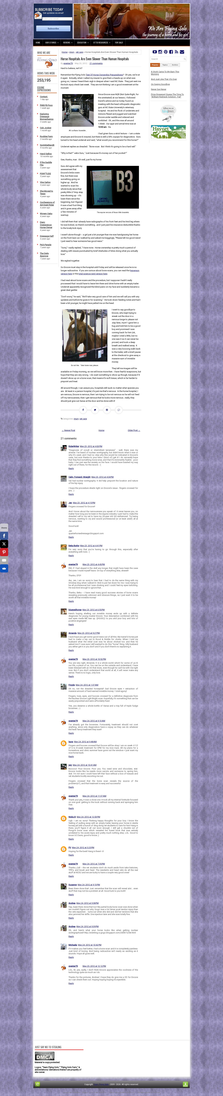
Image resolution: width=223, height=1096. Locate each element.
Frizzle (72, 685)
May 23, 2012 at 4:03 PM (91, 446)
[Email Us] (182, 52)
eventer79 (68, 63)
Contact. (44, 96)
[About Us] (47, 67)
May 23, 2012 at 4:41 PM (91, 545)
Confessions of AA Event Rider (47, 203)
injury (71, 52)
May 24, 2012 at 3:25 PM (83, 847)
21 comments (96, 63)
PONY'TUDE (45, 173)
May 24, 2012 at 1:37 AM (87, 685)
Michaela (73, 945)
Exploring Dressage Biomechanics (46, 116)
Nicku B (72, 817)
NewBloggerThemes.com (149, 1092)
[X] (4, 544)
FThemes (76, 1092)
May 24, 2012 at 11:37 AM (94, 796)
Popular (155, 65)
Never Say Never (158, 89)
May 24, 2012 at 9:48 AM (85, 741)
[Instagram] (160, 52)
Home (38, 42)
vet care (79, 52)
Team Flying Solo (101, 1084)
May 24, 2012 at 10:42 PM (89, 945)
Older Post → (134, 430)
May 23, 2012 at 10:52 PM (94, 659)
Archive (175, 65)
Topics (165, 65)
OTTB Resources (101, 42)
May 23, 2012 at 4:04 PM (102, 477)
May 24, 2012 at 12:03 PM (88, 817)
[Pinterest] (165, 52)
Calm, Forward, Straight (79, 477)
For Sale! (119, 42)
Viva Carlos (45, 182)
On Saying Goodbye (160, 84)
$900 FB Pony (46, 105)
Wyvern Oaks (46, 213)
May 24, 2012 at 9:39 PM (87, 926)
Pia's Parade (45, 245)
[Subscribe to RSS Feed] (176, 52)
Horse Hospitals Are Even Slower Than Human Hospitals (95, 58)
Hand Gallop (46, 153)
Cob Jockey (45, 128)
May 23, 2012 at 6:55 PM (93, 610)
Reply (71, 468)
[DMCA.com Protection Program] (45, 1060)
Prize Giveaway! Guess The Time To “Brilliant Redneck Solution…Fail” (167, 95)
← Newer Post (68, 430)
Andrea (72, 903)
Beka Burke (74, 545)
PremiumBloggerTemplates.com (121, 1092)
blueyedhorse (75, 610)
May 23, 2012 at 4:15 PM (84, 503)
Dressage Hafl (47, 236)
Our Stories (51, 42)
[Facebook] (171, 52)
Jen (70, 503)
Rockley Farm (46, 136)
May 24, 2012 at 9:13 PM (89, 884)
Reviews (67, 42)
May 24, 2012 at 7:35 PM (94, 864)
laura (71, 741)
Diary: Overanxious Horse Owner (46, 225)
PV (70, 847)
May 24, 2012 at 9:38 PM (87, 903)
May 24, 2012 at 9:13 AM (94, 721)
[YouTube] (154, 52)
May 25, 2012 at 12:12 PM (94, 966)
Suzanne (73, 884)
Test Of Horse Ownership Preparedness (104, 75)
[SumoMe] (4, 568)
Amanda (73, 633)
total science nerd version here (93, 274)
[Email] (4, 560)
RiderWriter (74, 446)
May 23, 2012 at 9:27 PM (89, 633)
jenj (70, 765)
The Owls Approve (44, 254)
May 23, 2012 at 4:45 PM (94, 564)
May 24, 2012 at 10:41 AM (84, 765)
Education (82, 42)
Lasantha (102, 1092)
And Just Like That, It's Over (164, 79)
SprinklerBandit (47, 145)
